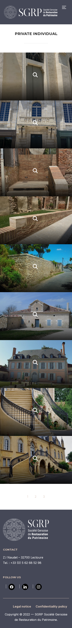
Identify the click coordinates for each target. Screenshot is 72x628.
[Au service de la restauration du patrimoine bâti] (26, 521)
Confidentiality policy (51, 606)
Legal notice (22, 606)
